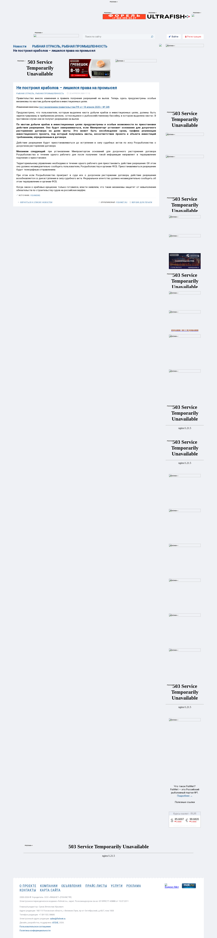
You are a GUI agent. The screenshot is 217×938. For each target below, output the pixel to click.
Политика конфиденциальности (35, 930)
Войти (175, 36)
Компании (49, 886)
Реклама (133, 886)
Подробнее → (185, 795)
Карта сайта (50, 890)
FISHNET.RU (121, 202)
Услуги (116, 886)
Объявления (71, 886)
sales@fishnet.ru (57, 918)
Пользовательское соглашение (35, 926)
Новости (19, 46)
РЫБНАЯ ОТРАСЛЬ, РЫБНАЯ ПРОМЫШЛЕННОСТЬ (69, 46)
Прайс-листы (96, 886)
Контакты (28, 890)
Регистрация (194, 36)
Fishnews (35, 195)
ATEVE (55, 922)
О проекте (28, 886)
